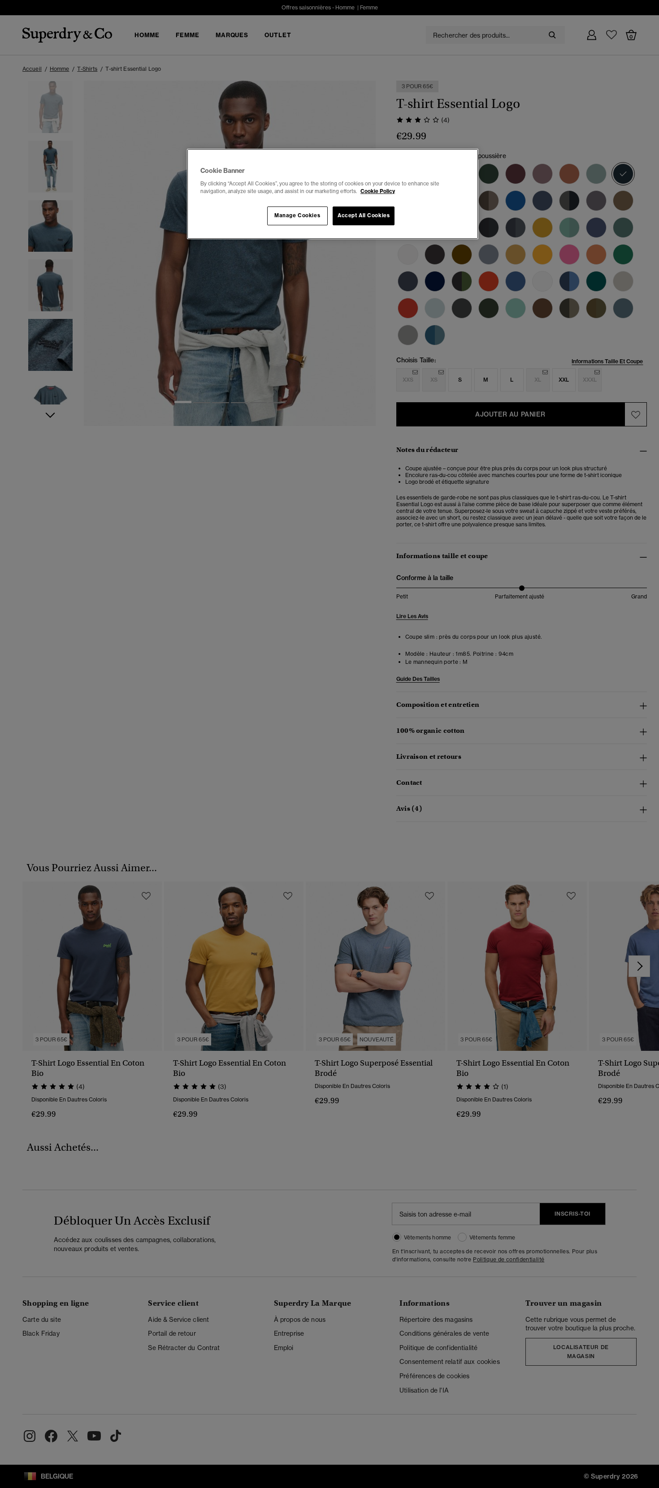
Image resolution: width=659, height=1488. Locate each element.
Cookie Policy (377, 191)
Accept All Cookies (364, 215)
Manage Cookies (297, 215)
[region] (332, 194)
